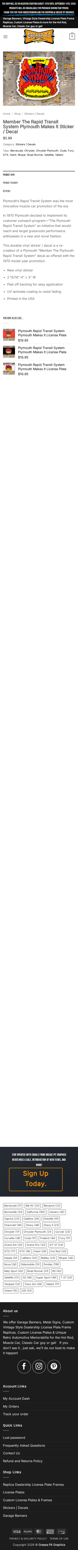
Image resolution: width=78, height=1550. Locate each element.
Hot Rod (58, 1251)
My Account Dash (16, 1398)
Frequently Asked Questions (24, 1445)
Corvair (62, 1231)
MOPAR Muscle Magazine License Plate (39, 1124)
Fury (70, 150)
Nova (10, 1264)
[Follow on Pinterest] (54, 1367)
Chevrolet (13, 1225)
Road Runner (35, 154)
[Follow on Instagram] (39, 1367)
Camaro (57, 1212)
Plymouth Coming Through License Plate (39, 979)
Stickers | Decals (34, 113)
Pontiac (51, 1264)
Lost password (14, 1438)
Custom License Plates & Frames (27, 1500)
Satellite (49, 154)
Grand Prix (36, 1244)
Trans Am (33, 1284)
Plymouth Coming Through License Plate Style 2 (39, 1052)
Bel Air (33, 1205)
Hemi (13, 154)
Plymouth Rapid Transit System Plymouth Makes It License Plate (39, 759)
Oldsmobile (30, 1264)
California (36, 1212)
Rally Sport (13, 1271)
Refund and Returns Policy (23, 1461)
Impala (10, 1257)
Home (6, 113)
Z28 (26, 1290)
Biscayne (52, 1205)
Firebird (47, 1238)
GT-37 (56, 1244)
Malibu (48, 1257)
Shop (17, 113)
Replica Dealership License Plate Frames (33, 1485)
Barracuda (16, 150)
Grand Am (13, 1244)
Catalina (31, 1218)
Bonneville (13, 1212)
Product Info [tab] (9, 174)
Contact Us (11, 1453)
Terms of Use (59, 1538)
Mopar (22, 154)
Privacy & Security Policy (28, 1538)
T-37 (66, 1277)
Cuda (63, 150)
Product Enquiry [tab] (10, 183)
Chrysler (29, 150)
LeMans (29, 1257)
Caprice (11, 1218)
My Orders (11, 1406)
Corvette (12, 1238)
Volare (10, 1290)
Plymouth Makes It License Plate (39, 467)
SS (27, 1277)
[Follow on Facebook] (24, 1367)
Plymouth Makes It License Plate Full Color (39, 540)
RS (57, 1271)
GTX (5, 154)
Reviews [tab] (6, 191)
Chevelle (51, 1218)
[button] (5, 37)
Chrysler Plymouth (47, 150)
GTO (9, 1251)
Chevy (32, 1225)
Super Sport (46, 1277)
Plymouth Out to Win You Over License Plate (39, 685)
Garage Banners (15, 1516)
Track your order (15, 1414)
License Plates (13, 1492)
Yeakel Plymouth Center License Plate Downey (39, 834)
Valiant (59, 154)
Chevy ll (51, 1225)
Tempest (12, 1284)
